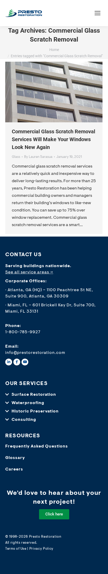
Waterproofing (28, 403)
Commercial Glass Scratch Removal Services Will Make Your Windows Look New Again (53, 139)
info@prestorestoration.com (35, 353)
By (38, 157)
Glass (16, 157)
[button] (54, 395)
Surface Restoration (34, 395)
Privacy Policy (41, 548)
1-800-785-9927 (23, 332)
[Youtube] (24, 362)
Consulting (24, 420)
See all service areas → (29, 272)
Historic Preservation (35, 411)
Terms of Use (15, 548)
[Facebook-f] (16, 362)
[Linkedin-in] (8, 362)
